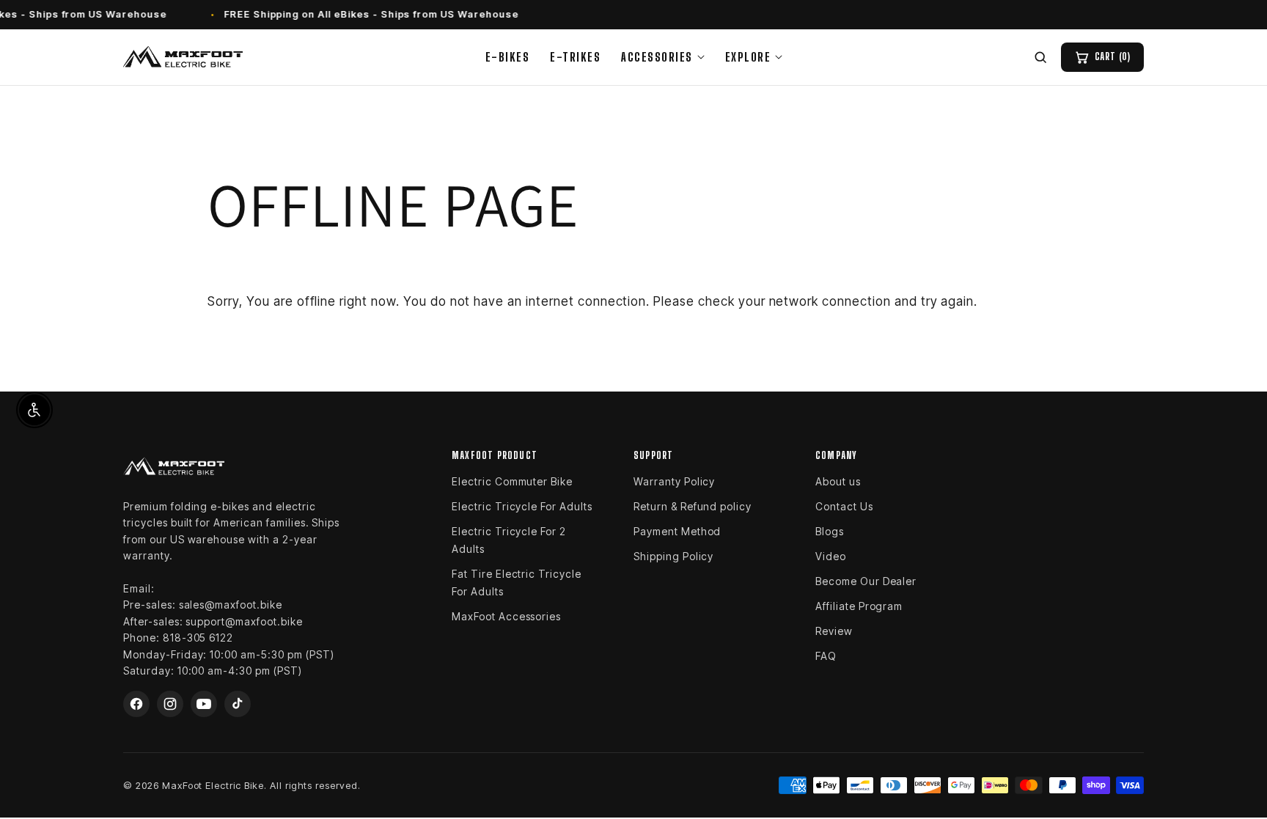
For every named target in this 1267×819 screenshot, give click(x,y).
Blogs (829, 531)
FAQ (826, 656)
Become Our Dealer (866, 581)
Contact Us (844, 506)
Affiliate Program (859, 606)
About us (838, 481)
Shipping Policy (673, 556)
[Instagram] (170, 704)
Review (834, 631)
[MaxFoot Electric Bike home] (183, 57)
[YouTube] (204, 704)
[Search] (1040, 57)
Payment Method (677, 531)
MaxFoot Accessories (506, 616)
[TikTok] (237, 704)
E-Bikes (507, 57)
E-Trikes (575, 57)
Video (830, 556)
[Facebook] (136, 704)
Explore (748, 57)
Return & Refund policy (693, 506)
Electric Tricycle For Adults (522, 506)
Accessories (657, 57)
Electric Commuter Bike (512, 481)
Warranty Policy (674, 481)
